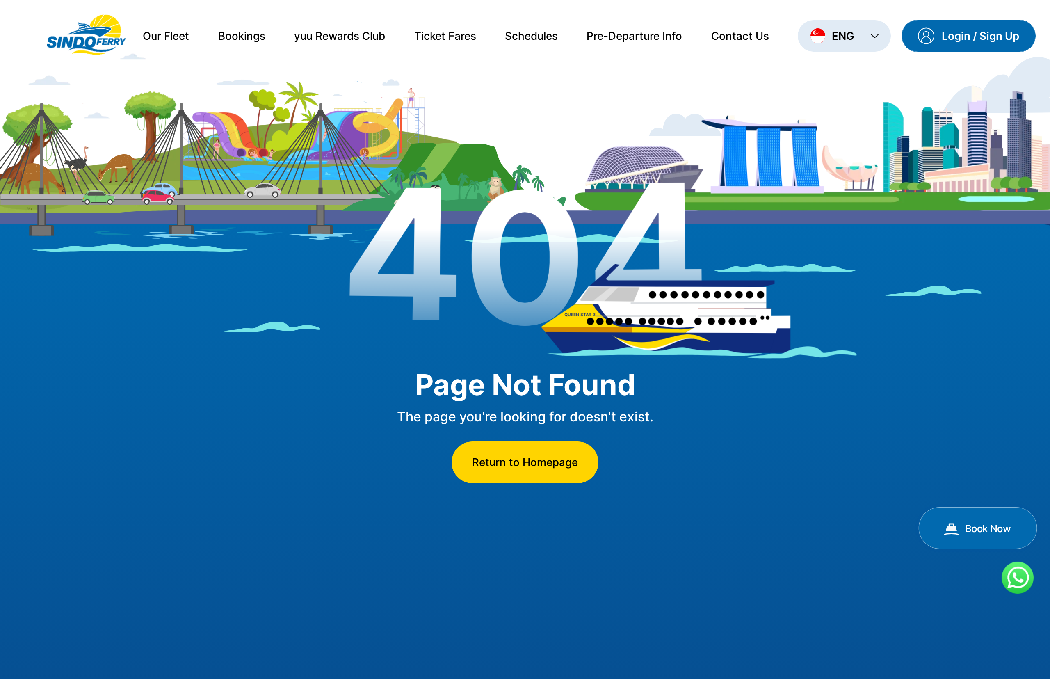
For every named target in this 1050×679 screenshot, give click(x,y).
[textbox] (836, 35)
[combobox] (844, 36)
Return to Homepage (525, 462)
